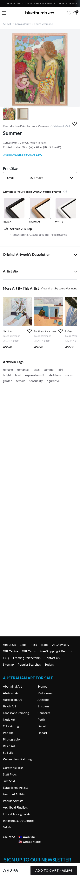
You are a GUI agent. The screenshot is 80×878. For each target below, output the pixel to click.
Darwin (42, 726)
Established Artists (15, 787)
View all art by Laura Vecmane (59, 288)
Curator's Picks (13, 767)
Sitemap (8, 664)
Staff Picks (10, 774)
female (20, 381)
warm (68, 375)
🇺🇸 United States (29, 841)
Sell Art (8, 827)
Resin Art (9, 746)
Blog (23, 644)
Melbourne (44, 693)
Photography (12, 739)
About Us (9, 644)
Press (33, 644)
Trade (44, 644)
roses (36, 369)
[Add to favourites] (74, 123)
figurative (53, 381)
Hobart (42, 732)
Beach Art (9, 706)
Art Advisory (60, 644)
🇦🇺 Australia (26, 837)
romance (23, 369)
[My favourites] (69, 13)
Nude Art (9, 719)
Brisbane (43, 706)
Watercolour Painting (17, 759)
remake (8, 369)
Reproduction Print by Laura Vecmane (26, 126)
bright (7, 375)
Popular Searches (29, 664)
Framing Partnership (27, 658)
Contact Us (52, 658)
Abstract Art (11, 693)
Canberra (43, 713)
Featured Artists (14, 794)
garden (7, 381)
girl (60, 369)
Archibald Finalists (15, 807)
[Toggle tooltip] (64, 192)
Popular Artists (13, 801)
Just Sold (9, 781)
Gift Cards (29, 651)
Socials (49, 664)
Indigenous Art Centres (18, 820)
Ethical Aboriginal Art (17, 814)
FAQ (6, 658)
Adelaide (43, 699)
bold (18, 375)
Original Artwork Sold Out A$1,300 (22, 154)
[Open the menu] (4, 13)
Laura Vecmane (43, 23)
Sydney (42, 686)
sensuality (36, 381)
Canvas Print (22, 23)
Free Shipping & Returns (56, 651)
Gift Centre (10, 651)
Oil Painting (11, 726)
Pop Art (8, 732)
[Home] (40, 12)
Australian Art (12, 699)
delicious (55, 375)
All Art (7, 23)
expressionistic (35, 375)
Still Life (8, 752)
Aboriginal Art (12, 686)
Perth (41, 719)
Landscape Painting (16, 713)
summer (49, 369)
